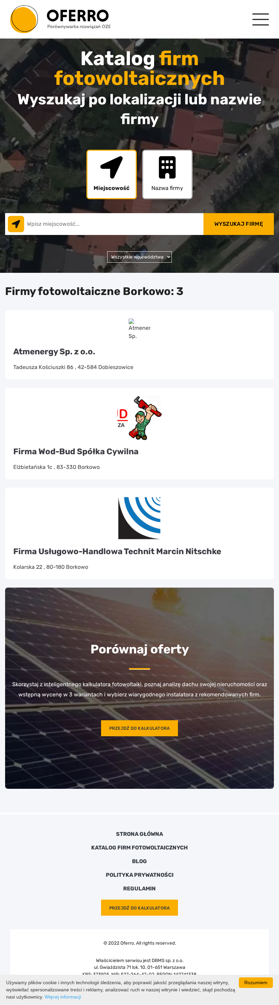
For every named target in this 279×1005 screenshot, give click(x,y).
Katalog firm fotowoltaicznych (139, 848)
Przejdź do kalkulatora (139, 728)
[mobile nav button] (260, 19)
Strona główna (139, 834)
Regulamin (139, 888)
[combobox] (104, 224)
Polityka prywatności (140, 875)
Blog (139, 861)
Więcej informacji (63, 997)
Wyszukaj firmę (238, 224)
